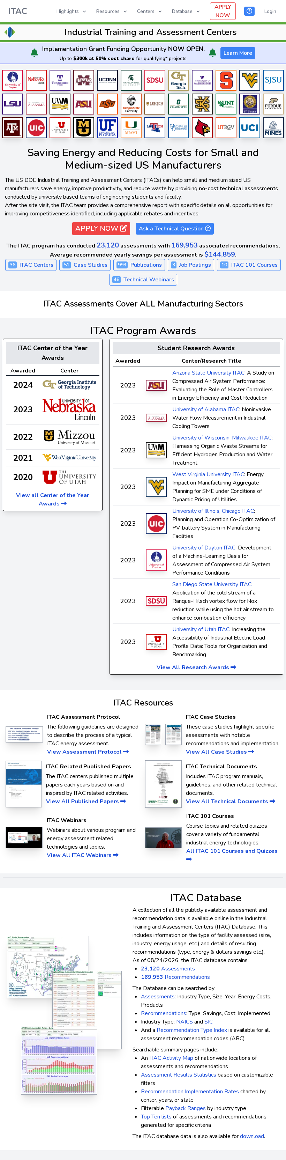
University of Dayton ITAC (203, 548)
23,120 (108, 245)
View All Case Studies (217, 752)
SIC (208, 1022)
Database (182, 11)
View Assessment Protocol (85, 752)
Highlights (68, 11)
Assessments (168, 969)
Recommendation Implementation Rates (190, 1091)
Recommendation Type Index (192, 1030)
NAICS (184, 1022)
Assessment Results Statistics (178, 1075)
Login (270, 11)
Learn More (238, 53)
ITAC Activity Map (171, 1058)
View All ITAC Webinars (80, 855)
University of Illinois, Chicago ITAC (213, 511)
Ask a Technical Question (172, 228)
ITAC (17, 11)
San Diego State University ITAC (211, 584)
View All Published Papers (83, 801)
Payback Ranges (185, 1108)
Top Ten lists (156, 1117)
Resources (108, 11)
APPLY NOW (222, 11)
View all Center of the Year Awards (52, 500)
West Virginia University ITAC (208, 474)
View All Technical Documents (228, 801)
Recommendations (175, 977)
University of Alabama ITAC (205, 409)
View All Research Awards (194, 667)
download (252, 1136)
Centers (146, 11)
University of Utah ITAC (200, 629)
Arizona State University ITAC (208, 373)
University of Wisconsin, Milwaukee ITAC (222, 438)
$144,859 (219, 254)
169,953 (184, 245)
